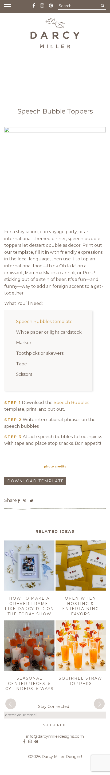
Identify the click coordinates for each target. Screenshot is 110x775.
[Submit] (102, 5)
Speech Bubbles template (44, 321)
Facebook (24, 739)
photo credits (55, 466)
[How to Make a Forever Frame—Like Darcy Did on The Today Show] (29, 589)
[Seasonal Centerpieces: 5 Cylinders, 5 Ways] (29, 669)
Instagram (30, 739)
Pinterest (36, 739)
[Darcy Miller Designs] (55, 33)
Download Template (35, 481)
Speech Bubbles (71, 402)
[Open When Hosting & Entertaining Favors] (81, 589)
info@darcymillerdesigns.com (55, 736)
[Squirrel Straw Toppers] (81, 669)
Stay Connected (53, 706)
